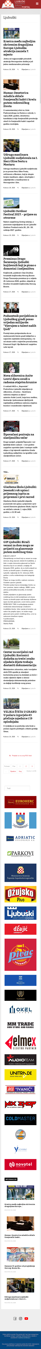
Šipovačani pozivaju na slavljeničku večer (18, 436)
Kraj (20, 771)
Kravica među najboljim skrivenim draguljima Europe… (20, 1205)
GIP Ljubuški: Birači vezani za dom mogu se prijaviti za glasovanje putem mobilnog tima (18, 547)
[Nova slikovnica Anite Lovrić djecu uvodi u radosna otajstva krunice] (11, 367)
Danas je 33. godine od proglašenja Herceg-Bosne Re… (20, 1267)
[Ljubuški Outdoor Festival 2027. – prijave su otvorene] (11, 203)
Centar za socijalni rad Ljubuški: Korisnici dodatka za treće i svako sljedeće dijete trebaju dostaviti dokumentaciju (19, 658)
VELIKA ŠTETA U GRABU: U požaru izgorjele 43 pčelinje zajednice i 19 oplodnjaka (20, 716)
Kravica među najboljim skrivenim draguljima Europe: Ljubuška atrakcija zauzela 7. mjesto (19, 48)
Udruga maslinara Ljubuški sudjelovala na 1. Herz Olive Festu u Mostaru (20, 159)
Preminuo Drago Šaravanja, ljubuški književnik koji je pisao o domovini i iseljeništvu (19, 263)
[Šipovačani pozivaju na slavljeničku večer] (11, 426)
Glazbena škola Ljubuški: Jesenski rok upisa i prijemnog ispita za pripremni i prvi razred (20, 492)
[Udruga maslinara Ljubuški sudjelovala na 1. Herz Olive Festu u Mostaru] (11, 145)
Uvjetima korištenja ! (24, 1338)
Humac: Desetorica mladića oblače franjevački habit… (20, 1236)
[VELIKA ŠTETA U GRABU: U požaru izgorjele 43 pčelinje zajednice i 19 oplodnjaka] (11, 703)
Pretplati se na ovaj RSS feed (22, 755)
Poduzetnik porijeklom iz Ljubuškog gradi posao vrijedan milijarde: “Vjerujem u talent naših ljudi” (20, 322)
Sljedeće (13, 771)
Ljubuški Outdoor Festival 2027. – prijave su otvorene (20, 214)
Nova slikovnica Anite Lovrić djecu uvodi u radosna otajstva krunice (20, 379)
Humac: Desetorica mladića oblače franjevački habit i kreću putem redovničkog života (19, 99)
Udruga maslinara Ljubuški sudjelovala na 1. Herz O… (16, 1298)
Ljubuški (33, 69)
